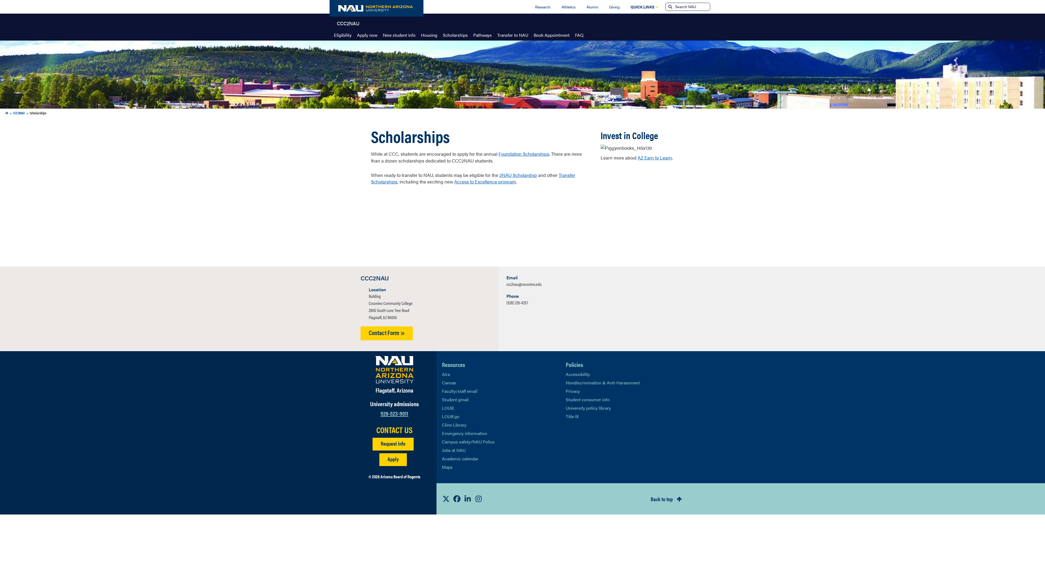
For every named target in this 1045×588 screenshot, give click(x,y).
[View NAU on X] (446, 498)
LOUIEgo (450, 416)
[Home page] (376, 8)
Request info (393, 443)
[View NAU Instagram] (478, 498)
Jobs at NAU (454, 450)
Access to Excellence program (485, 181)
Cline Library (454, 424)
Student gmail (455, 399)
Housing (429, 35)
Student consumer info (588, 399)
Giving (614, 7)
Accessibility (578, 374)
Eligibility (343, 35)
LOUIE (448, 408)
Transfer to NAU (512, 35)
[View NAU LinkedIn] (467, 498)
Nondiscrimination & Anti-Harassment (603, 382)
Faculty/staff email (459, 391)
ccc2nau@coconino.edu (524, 284)
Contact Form (384, 332)
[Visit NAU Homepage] (394, 369)
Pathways (482, 35)
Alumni (592, 7)
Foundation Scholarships (524, 154)
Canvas (449, 382)
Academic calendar (460, 458)
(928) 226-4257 (517, 302)
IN (6, 112)
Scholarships (455, 35)
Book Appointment (552, 35)
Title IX (572, 416)
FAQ (579, 35)
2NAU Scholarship (518, 175)
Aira (446, 374)
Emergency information (464, 433)
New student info (399, 35)
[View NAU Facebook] (456, 498)
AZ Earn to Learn (655, 157)
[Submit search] (670, 7)
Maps (447, 467)
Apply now (367, 35)
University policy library (588, 408)
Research (543, 7)
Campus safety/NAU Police (468, 441)
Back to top (662, 499)
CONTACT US (394, 430)
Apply (393, 459)
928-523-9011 (394, 413)
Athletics (568, 7)
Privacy (573, 391)
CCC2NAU (348, 23)
